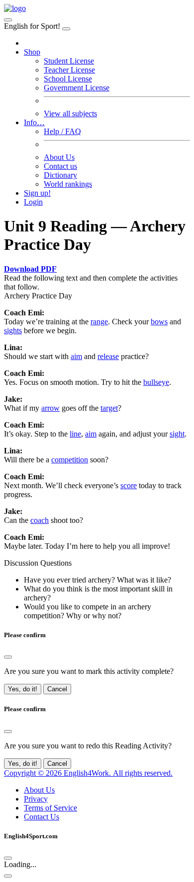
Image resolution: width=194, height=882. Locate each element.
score (128, 485)
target (109, 408)
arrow (50, 408)
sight (177, 434)
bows (159, 321)
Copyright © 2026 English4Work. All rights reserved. (88, 773)
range (99, 321)
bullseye (156, 382)
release (108, 356)
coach (39, 520)
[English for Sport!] (15, 8)
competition (69, 459)
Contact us (60, 166)
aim (76, 356)
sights (13, 330)
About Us (59, 157)
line (75, 434)
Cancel (57, 689)
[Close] (66, 28)
